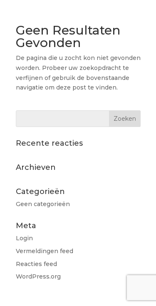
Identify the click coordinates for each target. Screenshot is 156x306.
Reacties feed (36, 264)
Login (24, 238)
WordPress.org (38, 276)
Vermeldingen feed (44, 251)
